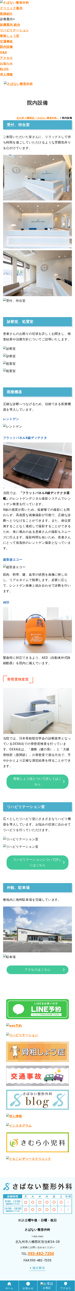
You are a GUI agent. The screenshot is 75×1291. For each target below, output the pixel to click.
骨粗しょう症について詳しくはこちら (37, 781)
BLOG (4, 69)
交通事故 (6, 41)
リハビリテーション (14, 30)
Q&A (3, 52)
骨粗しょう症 (9, 36)
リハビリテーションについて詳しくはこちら (37, 862)
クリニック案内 (11, 8)
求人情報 (6, 74)
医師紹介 (6, 14)
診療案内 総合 (10, 25)
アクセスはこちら (37, 969)
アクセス (6, 58)
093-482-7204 (41, 1253)
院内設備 (6, 47)
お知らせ (6, 63)
